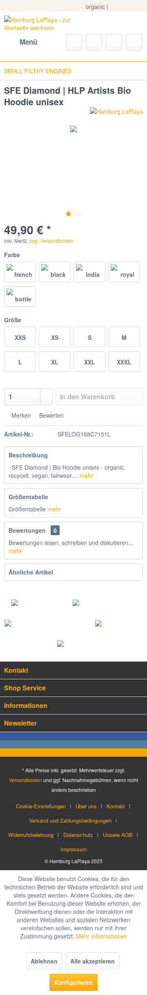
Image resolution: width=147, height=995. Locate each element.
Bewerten (51, 415)
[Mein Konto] (114, 42)
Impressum (73, 849)
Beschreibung (28, 455)
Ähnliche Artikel (31, 572)
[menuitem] (20, 42)
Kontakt (116, 806)
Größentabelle (28, 497)
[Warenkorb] (134, 42)
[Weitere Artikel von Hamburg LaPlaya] (116, 114)
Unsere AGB (118, 835)
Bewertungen (27, 530)
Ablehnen (44, 961)
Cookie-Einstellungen (41, 806)
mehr (85, 475)
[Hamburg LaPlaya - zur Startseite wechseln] (39, 23)
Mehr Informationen (101, 936)
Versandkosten (25, 779)
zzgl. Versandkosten (51, 240)
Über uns (86, 806)
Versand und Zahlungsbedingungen (70, 820)
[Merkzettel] (94, 42)
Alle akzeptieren (92, 961)
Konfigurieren (73, 982)
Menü (28, 42)
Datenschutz (78, 835)
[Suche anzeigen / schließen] (74, 42)
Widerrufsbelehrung (30, 835)
